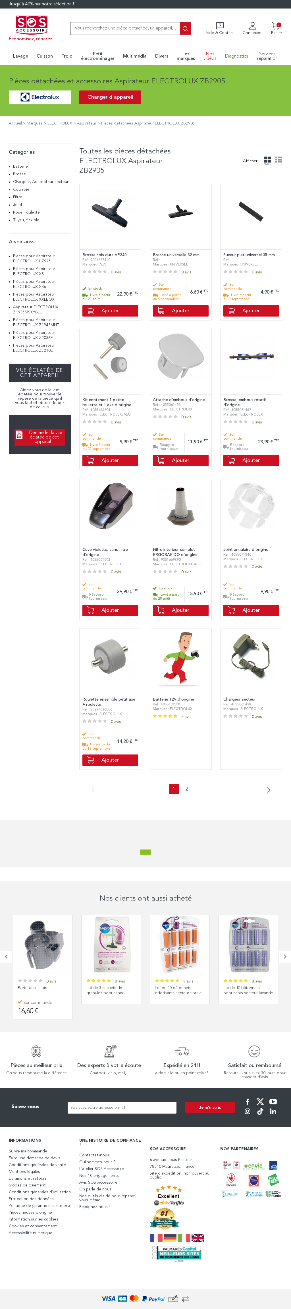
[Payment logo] (145, 1299)
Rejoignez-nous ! (94, 1207)
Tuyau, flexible (26, 220)
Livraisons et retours (28, 1179)
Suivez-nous (26, 1106)
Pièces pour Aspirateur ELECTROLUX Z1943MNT (36, 322)
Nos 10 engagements (99, 1176)
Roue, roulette (26, 212)
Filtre (17, 197)
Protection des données (31, 1199)
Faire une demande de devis (34, 1158)
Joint (17, 205)
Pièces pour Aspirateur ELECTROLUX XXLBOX (34, 297)
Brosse (19, 174)
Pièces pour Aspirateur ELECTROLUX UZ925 (34, 258)
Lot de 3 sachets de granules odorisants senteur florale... (36, 993)
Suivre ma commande (28, 1151)
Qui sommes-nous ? (97, 1162)
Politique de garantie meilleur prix (39, 1206)
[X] (260, 1106)
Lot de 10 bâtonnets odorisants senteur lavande (180, 990)
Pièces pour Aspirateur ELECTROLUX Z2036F (34, 335)
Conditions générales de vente (37, 1165)
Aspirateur (86, 123)
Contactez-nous (94, 1155)
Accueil (15, 123)
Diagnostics (236, 56)
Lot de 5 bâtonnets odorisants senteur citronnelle (240, 993)
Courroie (21, 189)
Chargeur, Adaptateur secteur (40, 182)
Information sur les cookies (33, 1219)
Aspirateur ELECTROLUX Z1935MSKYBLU (35, 309)
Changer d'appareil (110, 97)
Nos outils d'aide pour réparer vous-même (107, 1198)
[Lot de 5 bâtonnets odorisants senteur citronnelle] (248, 944)
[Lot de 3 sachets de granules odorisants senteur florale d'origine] (42, 944)
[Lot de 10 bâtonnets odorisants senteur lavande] (179, 944)
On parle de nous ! (96, 1189)
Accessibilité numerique (30, 1233)
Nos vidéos (210, 56)
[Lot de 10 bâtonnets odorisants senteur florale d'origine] (111, 944)
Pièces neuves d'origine (30, 1213)
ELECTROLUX (59, 123)
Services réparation (267, 56)
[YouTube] (273, 1106)
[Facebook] (247, 1106)
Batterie (20, 166)
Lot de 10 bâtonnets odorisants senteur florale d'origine (109, 993)
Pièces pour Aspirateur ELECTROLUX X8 (34, 271)
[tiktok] (260, 1115)
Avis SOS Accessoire (98, 1182)
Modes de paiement (27, 1185)
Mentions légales (24, 1172)
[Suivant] (266, 790)
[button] (6, 957)
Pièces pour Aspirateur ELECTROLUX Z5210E (34, 348)
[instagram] (247, 1115)
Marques (35, 123)
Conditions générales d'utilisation (40, 1192)
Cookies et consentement (33, 1226)
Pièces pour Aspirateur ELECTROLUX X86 (34, 284)
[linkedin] (273, 1115)
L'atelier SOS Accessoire (101, 1169)
